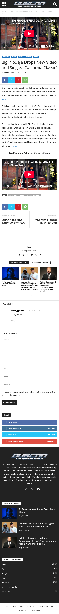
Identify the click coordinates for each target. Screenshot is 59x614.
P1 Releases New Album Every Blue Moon (9, 284)
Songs (28, 57)
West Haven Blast (32, 195)
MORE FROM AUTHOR (39, 263)
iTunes (14, 146)
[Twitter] (11, 80)
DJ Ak (22, 195)
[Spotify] (32, 255)
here (4, 99)
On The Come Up (9, 587)
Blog (15, 606)
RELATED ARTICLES (18, 263)
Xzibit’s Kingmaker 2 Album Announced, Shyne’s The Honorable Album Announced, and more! (48, 286)
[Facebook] (5, 80)
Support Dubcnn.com (45, 606)
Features (6, 57)
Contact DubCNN (27, 606)
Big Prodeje (13, 195)
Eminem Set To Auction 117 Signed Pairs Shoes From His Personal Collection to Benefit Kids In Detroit (29, 285)
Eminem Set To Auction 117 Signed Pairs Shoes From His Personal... (37, 525)
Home (4, 11)
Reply (13, 321)
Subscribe (51, 441)
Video (11, 11)
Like (53, 422)
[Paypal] (28, 255)
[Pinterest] (18, 80)
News (14, 57)
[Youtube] (40, 255)
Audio (21, 57)
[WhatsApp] (25, 80)
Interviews (6, 591)
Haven (6, 72)
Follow (51, 428)
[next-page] (31, 296)
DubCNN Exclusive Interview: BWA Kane (14, 221)
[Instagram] (24, 255)
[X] (36, 255)
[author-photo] (29, 237)
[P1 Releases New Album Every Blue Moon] (10, 273)
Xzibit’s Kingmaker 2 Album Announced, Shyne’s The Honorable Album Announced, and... (37, 541)
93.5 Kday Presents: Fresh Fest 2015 (46, 221)
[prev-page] (27, 296)
